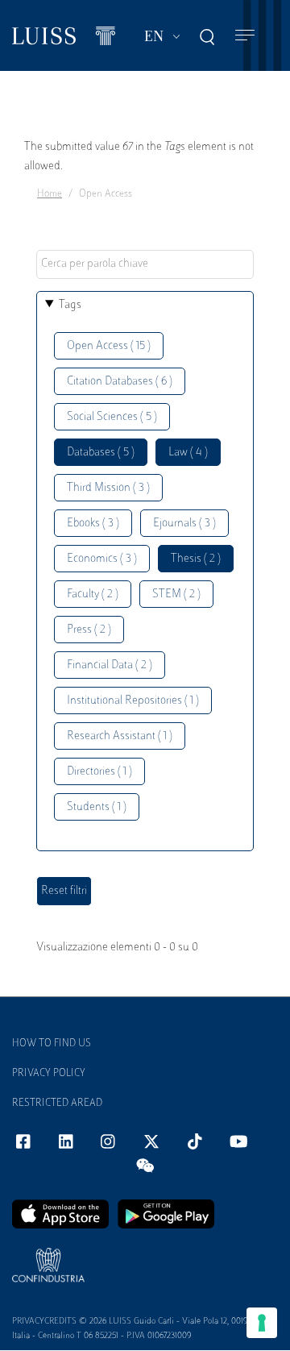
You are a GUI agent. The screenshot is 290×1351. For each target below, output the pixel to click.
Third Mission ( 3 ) (108, 488)
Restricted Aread (57, 1103)
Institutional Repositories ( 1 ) (133, 701)
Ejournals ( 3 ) (184, 524)
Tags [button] (70, 305)
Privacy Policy (48, 1074)
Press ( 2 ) (89, 630)
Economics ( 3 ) (102, 559)
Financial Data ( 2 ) (109, 665)
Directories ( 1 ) (99, 772)
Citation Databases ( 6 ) (119, 382)
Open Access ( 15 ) (109, 346)
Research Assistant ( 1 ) (119, 736)
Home (49, 194)
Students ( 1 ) (96, 807)
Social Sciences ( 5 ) (112, 417)
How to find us (51, 1044)
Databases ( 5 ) (101, 453)
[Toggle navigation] (245, 36)
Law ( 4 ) (188, 453)
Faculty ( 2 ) (92, 594)
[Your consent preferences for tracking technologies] (261, 1322)
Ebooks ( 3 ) (93, 524)
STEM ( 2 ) (176, 594)
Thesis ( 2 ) (196, 559)
